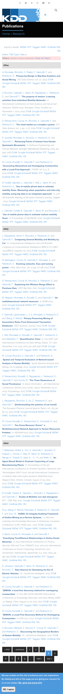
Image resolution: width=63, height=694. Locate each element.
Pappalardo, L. (41, 93)
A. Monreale (7, 72)
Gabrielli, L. (19, 93)
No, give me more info (30, 683)
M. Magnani (7, 298)
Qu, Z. (31, 401)
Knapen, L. (7, 454)
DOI (50, 79)
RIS (58, 51)
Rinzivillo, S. (20, 72)
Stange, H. (7, 457)
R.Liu (4, 510)
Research (19, 33)
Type (16, 54)
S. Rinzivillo (7, 93)
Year (22, 54)
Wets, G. (48, 457)
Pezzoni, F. (30, 628)
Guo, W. (12, 514)
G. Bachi (6, 534)
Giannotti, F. (41, 72)
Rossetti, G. (17, 162)
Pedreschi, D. (8, 76)
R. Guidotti (7, 138)
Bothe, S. (19, 450)
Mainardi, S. (19, 628)
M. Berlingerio (8, 260)
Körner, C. (17, 454)
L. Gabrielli (7, 211)
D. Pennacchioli (9, 121)
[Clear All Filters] (42, 58)
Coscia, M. (22, 121)
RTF (29, 47)
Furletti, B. (18, 211)
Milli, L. (38, 183)
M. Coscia (6, 162)
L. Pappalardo (8, 236)
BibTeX (23, 47)
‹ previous (19, 649)
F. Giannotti (7, 314)
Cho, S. (28, 450)
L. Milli (5, 335)
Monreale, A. (19, 138)
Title (11, 54)
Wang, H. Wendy (14, 318)
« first (7, 649)
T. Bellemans (8, 450)
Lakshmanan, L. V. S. (23, 314)
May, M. (26, 454)
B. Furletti (6, 183)
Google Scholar (10, 83)
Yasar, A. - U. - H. (31, 457)
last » (49, 658)
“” (35, 124)
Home (6, 33)
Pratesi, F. (31, 72)
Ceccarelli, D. (46, 421)
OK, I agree (8, 689)
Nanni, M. (29, 93)
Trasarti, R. (17, 457)
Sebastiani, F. (12, 339)
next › (39, 658)
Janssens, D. (50, 450)
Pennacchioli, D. (31, 421)
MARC (44, 47)
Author (5, 54)
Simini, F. (20, 236)
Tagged (36, 47)
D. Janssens (7, 566)
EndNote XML (54, 47)
